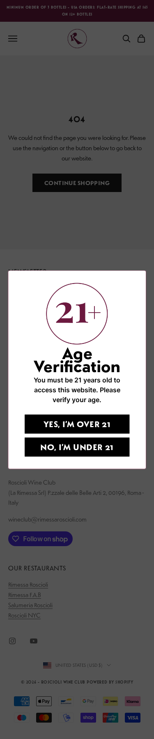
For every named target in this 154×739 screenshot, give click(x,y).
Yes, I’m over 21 (77, 423)
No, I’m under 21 (77, 446)
